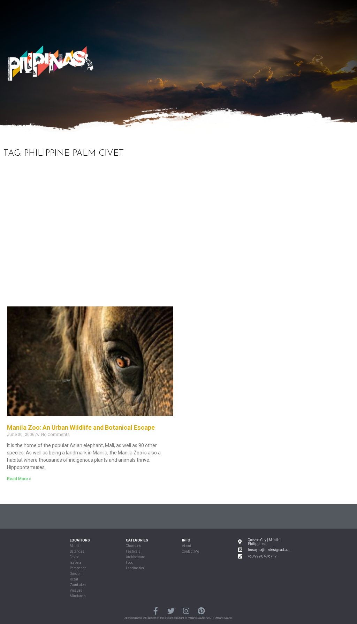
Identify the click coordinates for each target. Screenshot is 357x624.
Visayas (76, 590)
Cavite (74, 557)
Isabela (75, 562)
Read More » (19, 478)
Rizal (74, 579)
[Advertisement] (178, 237)
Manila (75, 546)
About (186, 546)
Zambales (78, 585)
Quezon (76, 574)
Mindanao (77, 596)
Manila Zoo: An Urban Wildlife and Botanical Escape (81, 427)
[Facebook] (156, 611)
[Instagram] (186, 611)
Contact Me (190, 551)
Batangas (77, 551)
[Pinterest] (201, 611)
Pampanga (78, 568)
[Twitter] (171, 611)
